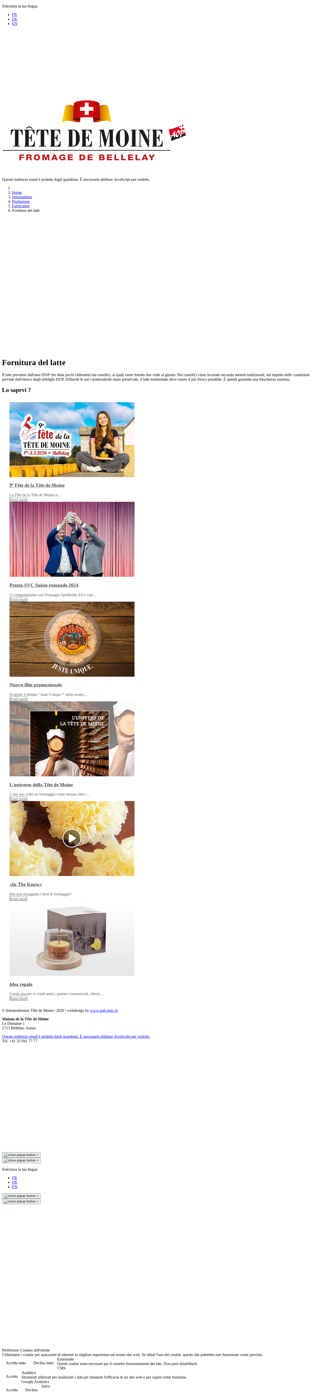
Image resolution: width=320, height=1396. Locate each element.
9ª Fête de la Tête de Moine (37, 485)
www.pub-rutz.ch (104, 1010)
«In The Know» (26, 884)
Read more (18, 499)
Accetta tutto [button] (16, 1363)
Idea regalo (21, 984)
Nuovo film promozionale (36, 684)
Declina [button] (31, 1390)
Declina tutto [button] (43, 1363)
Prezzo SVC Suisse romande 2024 (44, 585)
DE (15, 19)
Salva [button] (45, 1386)
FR (14, 14)
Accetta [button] (12, 1376)
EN (15, 23)
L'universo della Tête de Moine (41, 784)
